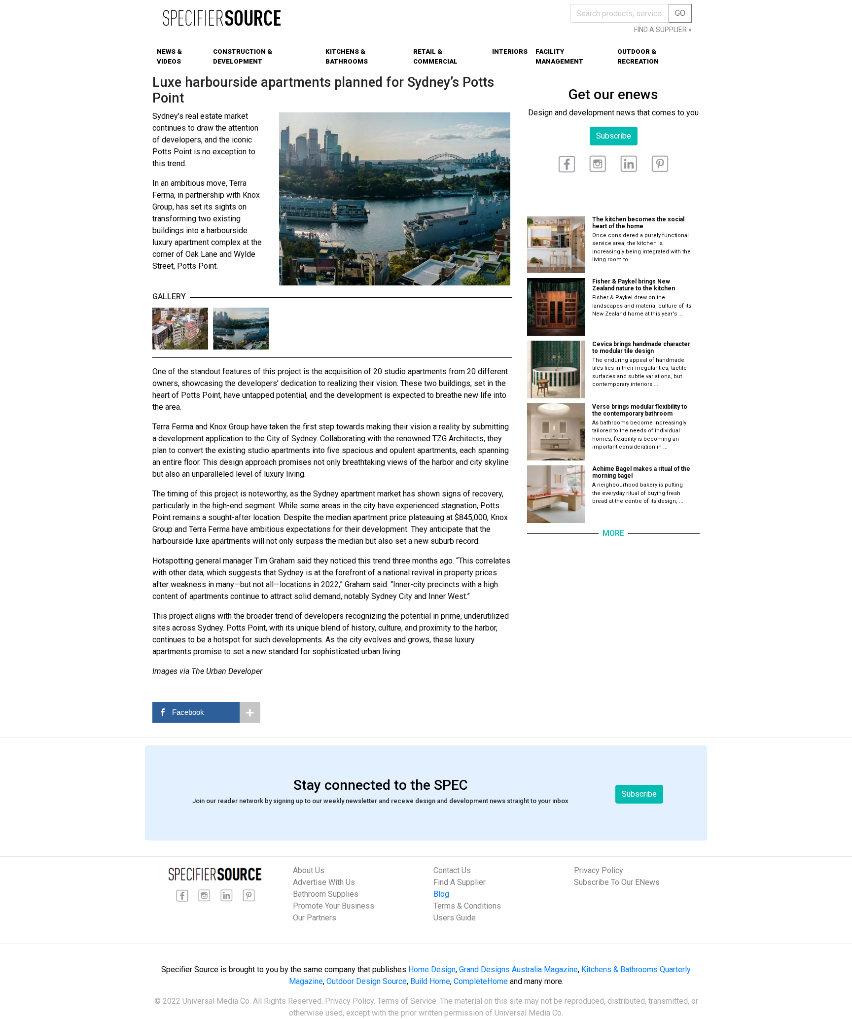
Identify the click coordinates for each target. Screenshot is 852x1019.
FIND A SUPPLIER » (663, 30)
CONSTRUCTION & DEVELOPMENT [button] (242, 56)
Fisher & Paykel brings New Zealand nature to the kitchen (633, 285)
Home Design (432, 969)
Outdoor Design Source (366, 981)
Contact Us (452, 870)
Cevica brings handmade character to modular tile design (641, 347)
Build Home (430, 981)
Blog (441, 894)
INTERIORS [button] (510, 51)
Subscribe (613, 136)
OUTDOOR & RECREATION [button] (638, 56)
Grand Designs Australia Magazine (518, 969)
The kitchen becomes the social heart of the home (638, 223)
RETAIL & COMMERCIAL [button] (435, 56)
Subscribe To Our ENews (617, 882)
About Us (308, 870)
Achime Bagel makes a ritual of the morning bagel (641, 472)
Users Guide (454, 917)
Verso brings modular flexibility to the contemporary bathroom (639, 410)
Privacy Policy (598, 870)
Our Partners (314, 917)
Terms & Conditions (467, 906)
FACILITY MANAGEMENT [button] (559, 56)
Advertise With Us (324, 882)
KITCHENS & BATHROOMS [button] (346, 56)
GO (680, 13)
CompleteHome (481, 981)
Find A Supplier (459, 882)
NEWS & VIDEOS (169, 56)
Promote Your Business (333, 906)
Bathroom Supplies (325, 894)
